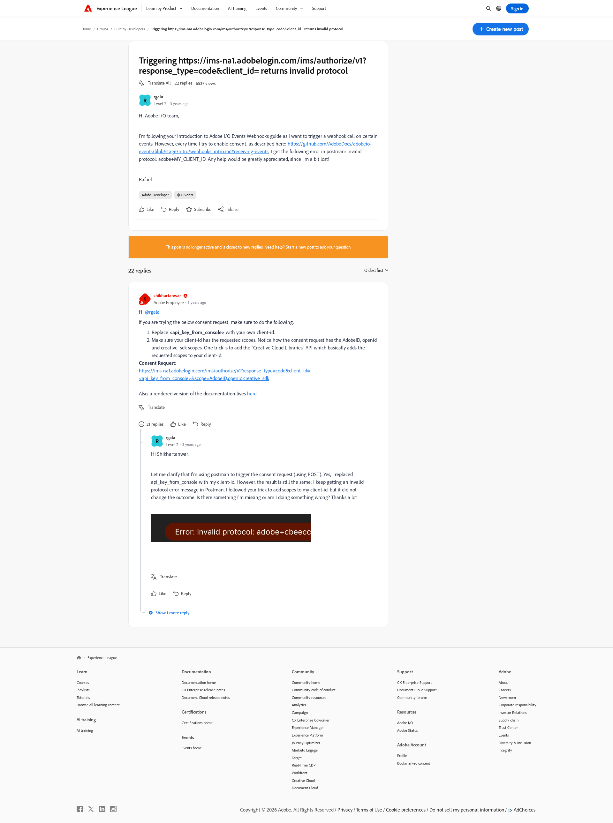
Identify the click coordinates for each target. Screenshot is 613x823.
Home (86, 28)
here (252, 393)
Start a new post (300, 247)
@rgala (152, 312)
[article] (257, 360)
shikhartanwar (167, 295)
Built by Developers (129, 28)
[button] (501, 29)
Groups (102, 28)
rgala (158, 96)
